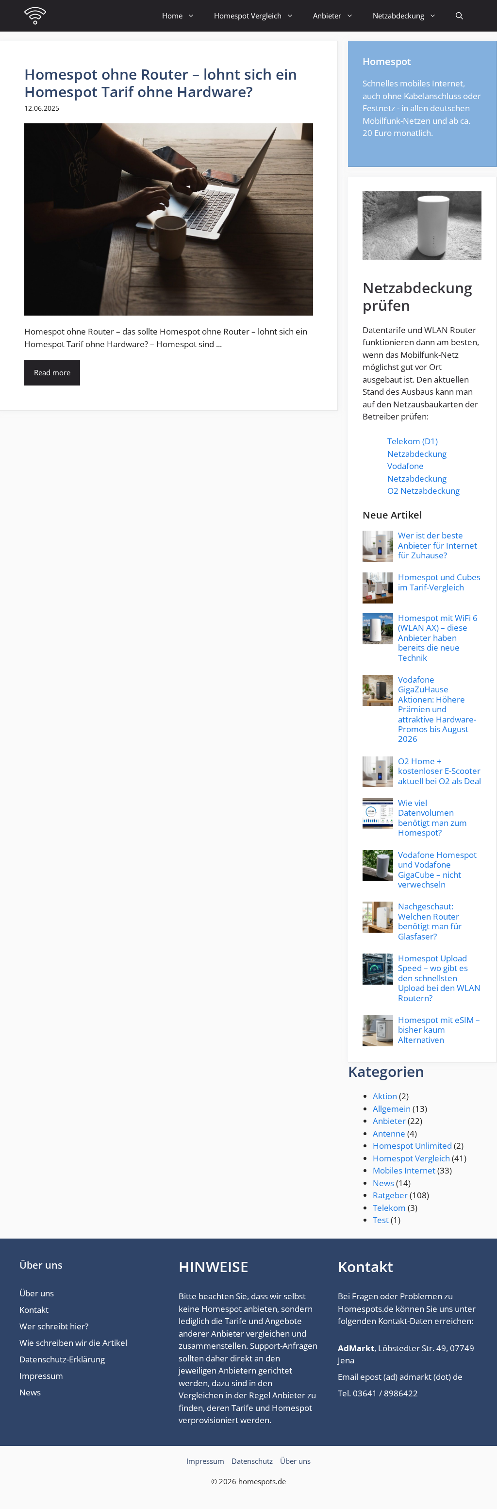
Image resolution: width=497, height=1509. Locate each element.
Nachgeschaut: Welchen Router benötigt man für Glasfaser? (430, 921)
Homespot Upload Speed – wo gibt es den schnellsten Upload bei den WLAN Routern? (439, 978)
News (383, 1183)
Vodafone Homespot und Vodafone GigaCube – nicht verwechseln (437, 869)
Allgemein (392, 1108)
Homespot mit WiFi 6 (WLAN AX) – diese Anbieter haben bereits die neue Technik (438, 637)
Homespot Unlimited (412, 1145)
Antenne (389, 1133)
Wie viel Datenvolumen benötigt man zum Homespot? (432, 817)
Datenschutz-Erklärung (62, 1359)
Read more (52, 372)
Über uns (36, 1293)
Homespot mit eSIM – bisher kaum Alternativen (439, 1029)
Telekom (389, 1207)
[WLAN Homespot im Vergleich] (35, 16)
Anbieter (327, 15)
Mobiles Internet (404, 1170)
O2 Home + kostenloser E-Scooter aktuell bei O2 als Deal (439, 771)
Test (381, 1219)
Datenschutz (252, 1461)
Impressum (41, 1375)
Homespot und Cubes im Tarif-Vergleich (439, 581)
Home (172, 15)
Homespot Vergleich (248, 15)
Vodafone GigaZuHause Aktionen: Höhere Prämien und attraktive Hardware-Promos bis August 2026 (437, 709)
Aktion (385, 1096)
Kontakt (34, 1309)
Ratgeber (390, 1195)
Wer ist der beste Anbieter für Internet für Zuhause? (437, 545)
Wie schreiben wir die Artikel (73, 1342)
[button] (459, 16)
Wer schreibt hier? (53, 1326)
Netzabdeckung (398, 15)
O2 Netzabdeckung (423, 490)
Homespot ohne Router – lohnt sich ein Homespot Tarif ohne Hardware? (160, 82)
